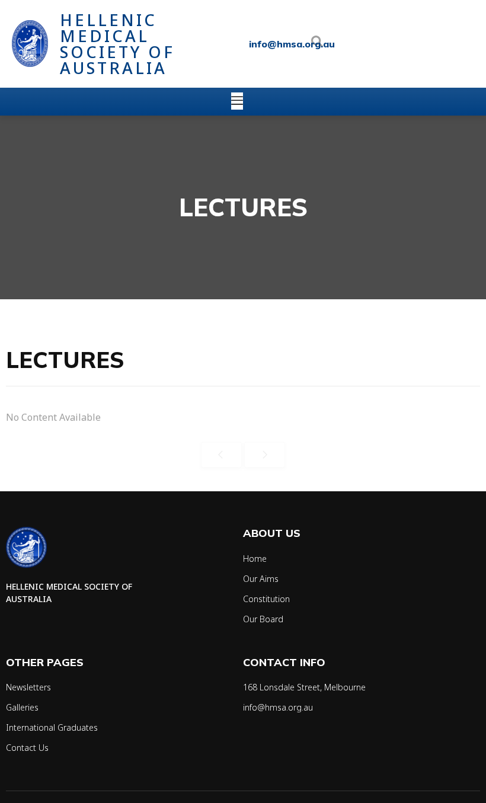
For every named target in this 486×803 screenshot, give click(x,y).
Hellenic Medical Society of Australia (117, 44)
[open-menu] (237, 101)
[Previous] (221, 455)
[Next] (264, 455)
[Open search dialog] (317, 44)
